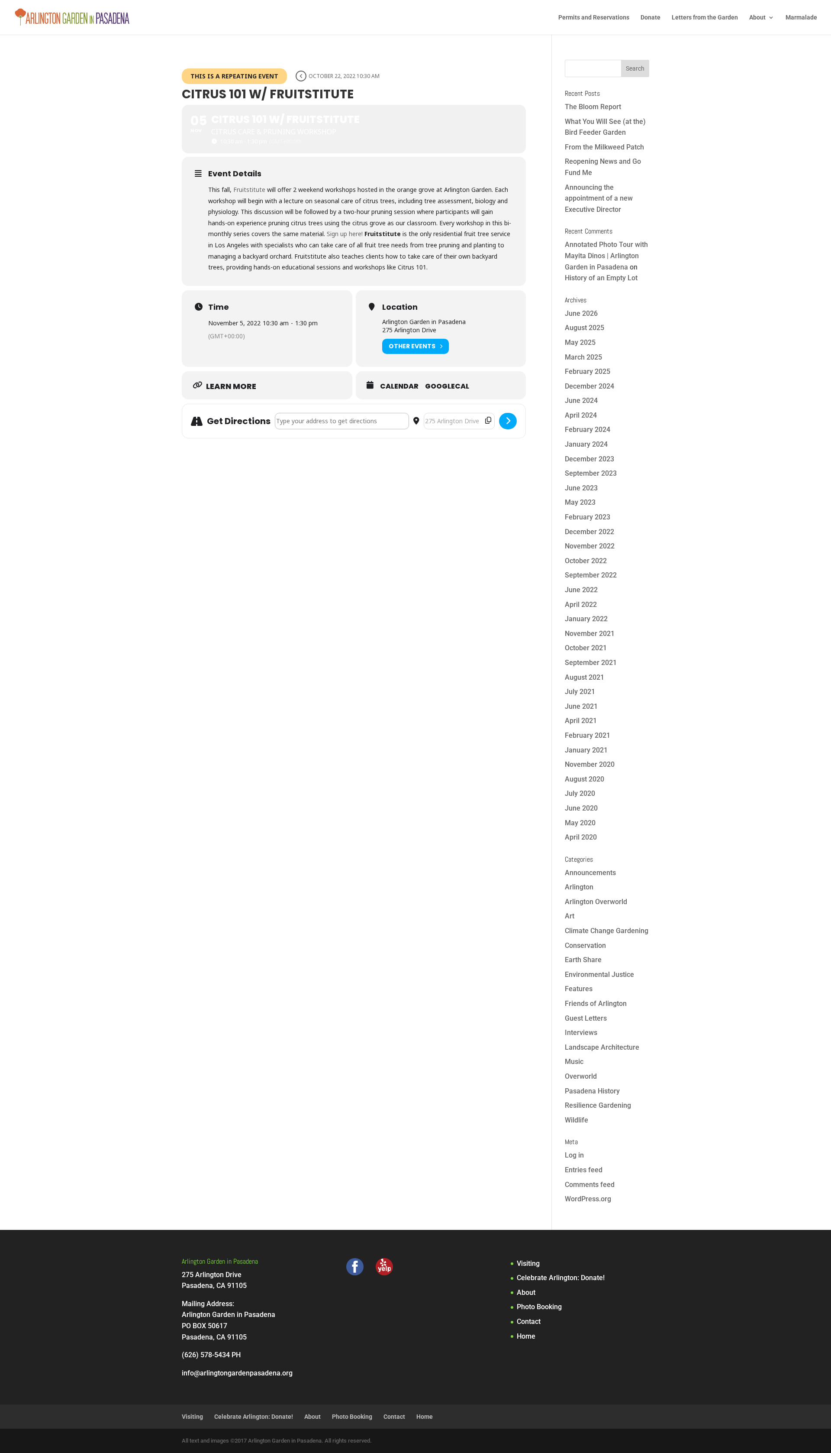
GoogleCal (447, 386)
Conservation (585, 945)
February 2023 (587, 517)
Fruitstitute (249, 189)
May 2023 (580, 502)
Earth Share (583, 960)
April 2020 (581, 837)
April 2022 (581, 604)
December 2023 (589, 459)
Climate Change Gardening (606, 931)
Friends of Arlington (596, 1003)
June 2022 (581, 590)
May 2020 (580, 823)
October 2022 (586, 561)
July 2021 (580, 692)
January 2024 (586, 444)
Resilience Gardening (598, 1105)
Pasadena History (592, 1091)
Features (579, 989)
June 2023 (581, 488)
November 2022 (590, 546)
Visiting (528, 1263)
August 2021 (584, 677)
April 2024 (581, 415)
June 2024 (581, 400)
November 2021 (590, 633)
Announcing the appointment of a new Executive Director (599, 198)
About (757, 17)
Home (526, 1336)
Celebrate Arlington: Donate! (561, 1278)
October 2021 (586, 648)
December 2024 (589, 386)
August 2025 (584, 328)
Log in (574, 1155)
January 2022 (586, 619)
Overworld (581, 1076)
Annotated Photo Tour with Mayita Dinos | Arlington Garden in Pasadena (606, 255)
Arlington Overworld (596, 902)
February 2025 (587, 371)
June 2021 (581, 706)
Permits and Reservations (593, 17)
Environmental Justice (599, 974)
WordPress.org (588, 1199)
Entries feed (583, 1170)
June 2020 (581, 808)
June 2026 (581, 313)
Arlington (579, 887)
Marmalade (801, 17)
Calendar (399, 386)
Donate (650, 17)
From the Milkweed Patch (604, 147)
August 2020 (584, 779)
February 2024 (587, 429)
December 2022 (589, 532)
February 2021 (587, 735)
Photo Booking (539, 1307)
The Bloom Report (593, 107)
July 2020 (580, 793)
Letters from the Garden (705, 17)
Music (574, 1061)
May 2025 (580, 342)
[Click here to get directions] (508, 421)
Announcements (590, 873)
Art (569, 916)
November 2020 (590, 764)
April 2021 (581, 721)
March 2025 (583, 357)
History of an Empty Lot (601, 278)
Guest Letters (586, 1018)
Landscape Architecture (602, 1047)
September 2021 (591, 662)
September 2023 (591, 473)
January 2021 (586, 750)
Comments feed (590, 1185)
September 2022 (591, 575)
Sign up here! (345, 234)
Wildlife (576, 1120)
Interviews (581, 1032)
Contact (529, 1321)
